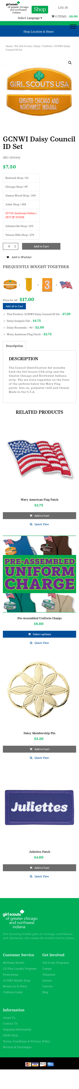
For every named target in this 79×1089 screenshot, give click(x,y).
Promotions (10, 974)
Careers (47, 986)
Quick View (42, 524)
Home (9, 46)
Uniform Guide (13, 992)
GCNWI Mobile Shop (16, 980)
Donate (47, 980)
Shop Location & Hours (38, 31)
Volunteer (49, 974)
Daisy (37, 46)
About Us (9, 1017)
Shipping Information (17, 1029)
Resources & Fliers (15, 986)
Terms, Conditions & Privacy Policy (26, 1041)
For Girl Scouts (23, 46)
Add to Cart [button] (41, 515)
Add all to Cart (14, 306)
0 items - (57, 16)
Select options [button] (42, 634)
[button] (70, 62)
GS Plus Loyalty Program (19, 968)
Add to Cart (41, 246)
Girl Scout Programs (55, 962)
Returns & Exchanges (17, 1047)
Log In (63, 7)
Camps (47, 968)
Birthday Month (13, 962)
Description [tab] (14, 346)
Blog (45, 992)
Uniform (47, 46)
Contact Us (10, 1023)
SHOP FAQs (10, 1035)
